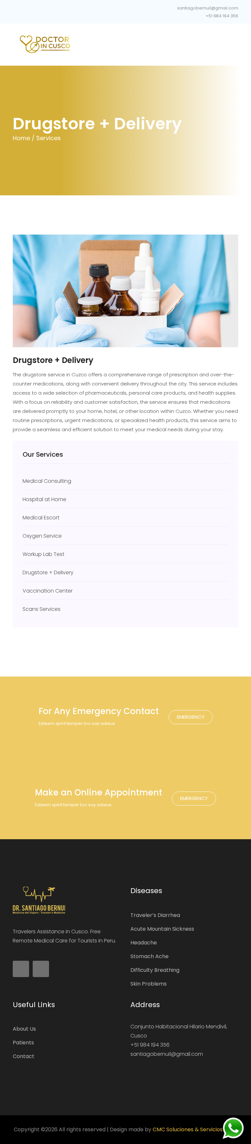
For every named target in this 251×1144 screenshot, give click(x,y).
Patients (23, 1042)
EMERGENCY (191, 716)
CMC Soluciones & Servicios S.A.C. (195, 1129)
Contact (23, 1056)
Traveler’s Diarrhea (155, 915)
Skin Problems (148, 984)
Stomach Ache (149, 956)
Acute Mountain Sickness (162, 929)
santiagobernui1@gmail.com (207, 8)
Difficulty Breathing (154, 970)
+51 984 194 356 (221, 16)
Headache (143, 942)
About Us (24, 1029)
